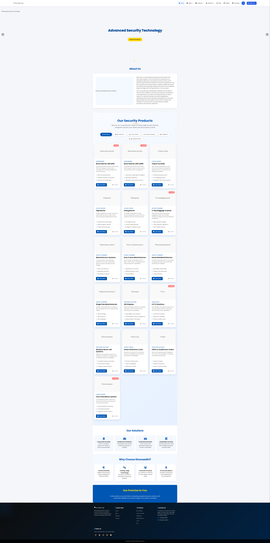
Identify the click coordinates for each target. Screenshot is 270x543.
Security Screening (150, 134)
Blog (220, 3)
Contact (117, 518)
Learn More (102, 185)
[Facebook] (95, 535)
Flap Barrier (139, 516)
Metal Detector (140, 518)
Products (199, 3)
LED (137, 523)
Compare (116, 184)
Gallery (227, 3)
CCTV (137, 521)
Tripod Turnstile (140, 513)
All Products (107, 134)
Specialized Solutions (135, 139)
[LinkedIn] (107, 535)
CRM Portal (252, 3)
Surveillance (165, 134)
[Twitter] (99, 535)
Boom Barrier (139, 511)
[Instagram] (103, 535)
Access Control (134, 134)
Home (182, 3)
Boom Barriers (120, 134)
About (190, 3)
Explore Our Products (135, 39)
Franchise (236, 3)
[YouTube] (110, 535)
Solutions (210, 3)
